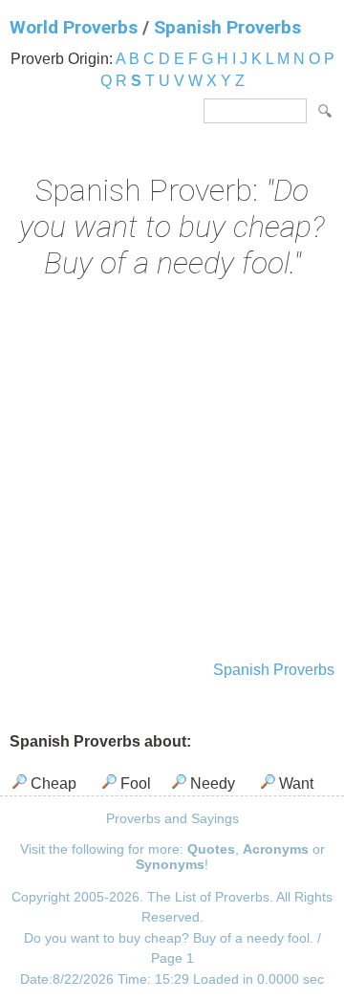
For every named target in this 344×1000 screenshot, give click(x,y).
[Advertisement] (172, 472)
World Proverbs (74, 27)
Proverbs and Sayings (172, 818)
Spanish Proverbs (227, 27)
